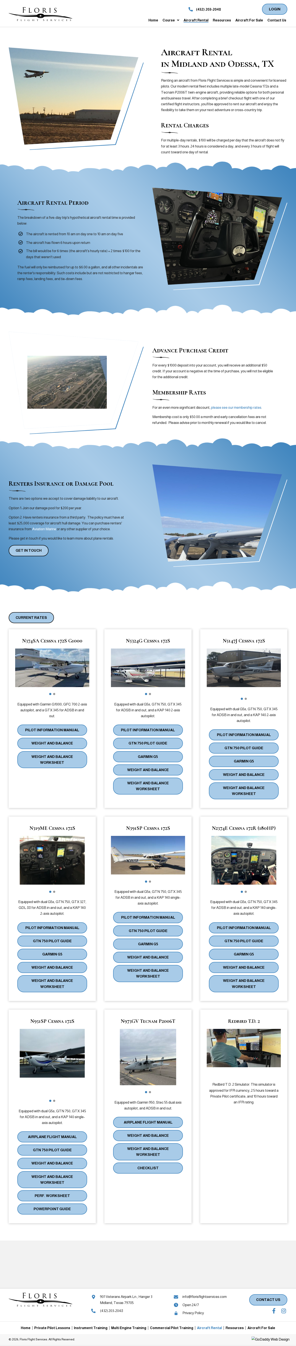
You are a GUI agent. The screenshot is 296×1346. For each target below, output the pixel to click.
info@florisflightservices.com (204, 1297)
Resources (235, 1328)
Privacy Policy (193, 1313)
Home (26, 1328)
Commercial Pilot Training (171, 1328)
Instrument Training (90, 1328)
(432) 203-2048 (208, 9)
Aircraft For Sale (261, 1328)
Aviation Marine (44, 529)
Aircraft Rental (209, 1328)
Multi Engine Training (128, 1328)
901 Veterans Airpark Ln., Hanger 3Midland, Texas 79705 (126, 1300)
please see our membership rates (236, 407)
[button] (274, 9)
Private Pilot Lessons (52, 1328)
